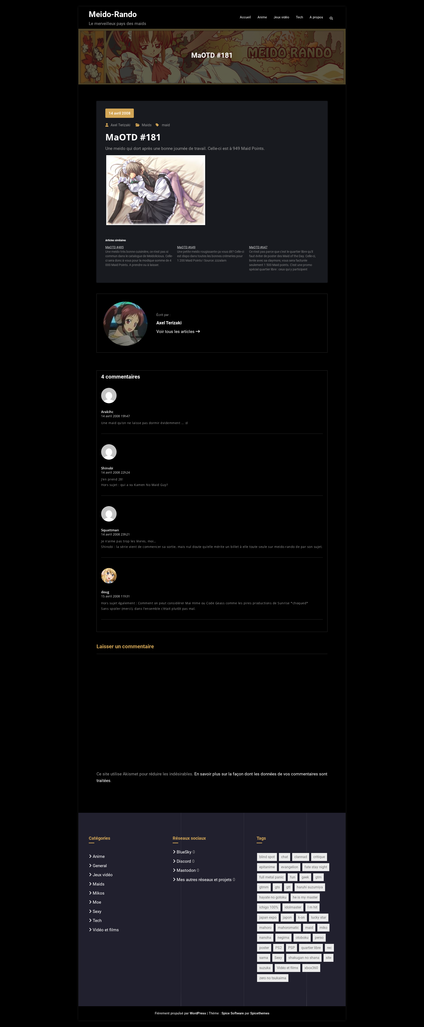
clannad (300, 857)
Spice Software (232, 1013)
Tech (97, 920)
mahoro (265, 928)
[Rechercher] (331, 18)
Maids (146, 125)
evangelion (289, 867)
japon (287, 917)
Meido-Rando (113, 14)
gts (277, 887)
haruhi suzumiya (310, 887)
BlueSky (184, 852)
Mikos (98, 893)
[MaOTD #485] (141, 257)
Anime (99, 856)
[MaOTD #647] (285, 258)
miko (323, 928)
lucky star (318, 917)
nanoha (265, 937)
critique (319, 857)
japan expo (267, 917)
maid (166, 125)
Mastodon (186, 870)
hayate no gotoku (272, 897)
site (328, 958)
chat (284, 857)
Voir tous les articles (176, 331)
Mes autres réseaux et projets (204, 879)
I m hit (312, 907)
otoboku (302, 937)
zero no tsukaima (272, 978)
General (100, 865)
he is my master (305, 897)
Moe (97, 902)
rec (329, 948)
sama (263, 958)
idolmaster (293, 907)
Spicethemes (259, 1013)
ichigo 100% (268, 907)
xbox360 (311, 968)
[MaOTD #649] (213, 255)
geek (305, 877)
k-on (301, 917)
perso (319, 937)
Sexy (97, 911)
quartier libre (311, 948)
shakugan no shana (303, 958)
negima (283, 937)
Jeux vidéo (103, 874)
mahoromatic (288, 928)
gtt (288, 887)
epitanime (267, 867)
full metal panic (271, 877)
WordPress (198, 1013)
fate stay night (316, 867)
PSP (291, 948)
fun (292, 877)
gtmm (264, 887)
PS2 (278, 948)
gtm (318, 877)
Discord (184, 861)
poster (264, 948)
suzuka (265, 968)
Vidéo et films (106, 929)
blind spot (267, 857)
